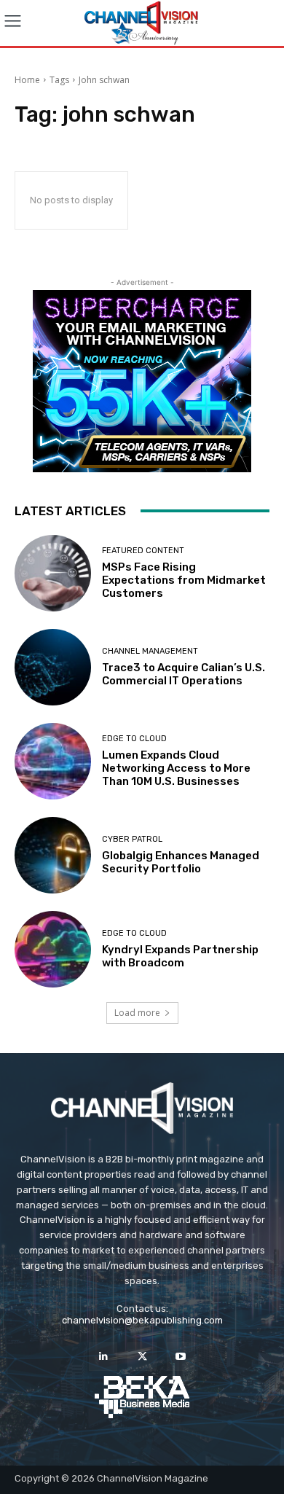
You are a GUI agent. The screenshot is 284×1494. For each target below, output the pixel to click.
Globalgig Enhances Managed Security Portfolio (180, 862)
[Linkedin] (103, 1356)
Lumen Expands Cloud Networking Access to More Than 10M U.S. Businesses (176, 768)
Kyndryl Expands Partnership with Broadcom (180, 956)
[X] (141, 1356)
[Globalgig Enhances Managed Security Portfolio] (53, 855)
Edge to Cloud (134, 739)
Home (27, 80)
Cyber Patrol (132, 839)
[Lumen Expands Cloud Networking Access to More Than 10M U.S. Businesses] (53, 761)
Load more (137, 1012)
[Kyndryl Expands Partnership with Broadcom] (53, 949)
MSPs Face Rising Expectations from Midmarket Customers (184, 580)
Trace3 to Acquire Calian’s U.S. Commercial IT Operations (183, 674)
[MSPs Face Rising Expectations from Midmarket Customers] (53, 573)
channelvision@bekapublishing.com (142, 1320)
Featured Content (143, 551)
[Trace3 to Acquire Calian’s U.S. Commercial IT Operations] (53, 667)
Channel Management (150, 651)
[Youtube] (181, 1356)
